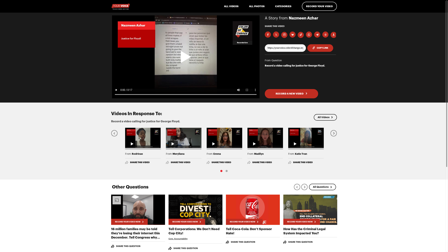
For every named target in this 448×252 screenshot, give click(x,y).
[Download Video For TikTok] (301, 35)
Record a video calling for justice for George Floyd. (295, 65)
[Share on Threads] (325, 34)
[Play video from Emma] (224, 138)
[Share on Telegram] (317, 34)
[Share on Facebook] (268, 34)
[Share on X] (276, 34)
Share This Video (140, 162)
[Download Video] (334, 35)
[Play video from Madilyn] (265, 138)
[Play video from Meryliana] (183, 138)
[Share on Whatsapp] (309, 34)
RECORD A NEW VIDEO (290, 93)
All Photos (257, 6)
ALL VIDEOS (231, 6)
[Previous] (114, 133)
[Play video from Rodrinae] (143, 138)
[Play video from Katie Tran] (306, 138)
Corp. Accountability (178, 239)
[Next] (333, 133)
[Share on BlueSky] (292, 34)
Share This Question (128, 246)
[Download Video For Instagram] (284, 35)
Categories (283, 6)
